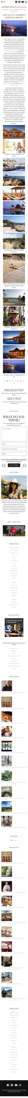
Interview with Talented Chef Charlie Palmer (14, 892)
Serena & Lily (14, 592)
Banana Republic (14, 548)
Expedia (14, 651)
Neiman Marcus (14, 570)
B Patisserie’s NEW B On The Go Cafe (14, 907)
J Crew (14, 563)
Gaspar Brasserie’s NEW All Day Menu (14, 723)
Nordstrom (14, 575)
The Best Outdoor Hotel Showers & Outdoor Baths (14, 767)
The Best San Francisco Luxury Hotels (14, 708)
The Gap (14, 565)
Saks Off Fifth (14, 590)
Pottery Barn (14, 585)
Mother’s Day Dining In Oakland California (14, 752)
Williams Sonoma (14, 604)
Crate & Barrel (14, 560)
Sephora (14, 595)
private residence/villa (10, 51)
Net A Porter (14, 573)
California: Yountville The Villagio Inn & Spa (14, 798)
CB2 (14, 555)
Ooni (14, 578)
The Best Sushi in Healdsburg (14, 983)
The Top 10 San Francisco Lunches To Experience (14, 827)
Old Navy (14, 582)
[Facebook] (16, 2)
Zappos (14, 607)
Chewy (14, 558)
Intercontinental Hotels (14, 656)
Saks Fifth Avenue (14, 587)
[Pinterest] (19, 2)
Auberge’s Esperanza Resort (11, 49)
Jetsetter (14, 658)
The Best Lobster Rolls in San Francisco (14, 737)
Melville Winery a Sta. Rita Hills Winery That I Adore (14, 812)
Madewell (14, 568)
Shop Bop (14, 599)
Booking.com (14, 648)
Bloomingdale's (14, 550)
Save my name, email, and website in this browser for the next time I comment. (14, 460)
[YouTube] (22, 2)
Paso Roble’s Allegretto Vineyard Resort (14, 938)
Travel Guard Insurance (14, 663)
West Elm (14, 602)
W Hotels (14, 668)
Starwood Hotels (14, 661)
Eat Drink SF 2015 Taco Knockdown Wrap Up (14, 953)
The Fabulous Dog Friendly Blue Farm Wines (14, 878)
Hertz (14, 653)
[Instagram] (25, 2)
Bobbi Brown (14, 553)
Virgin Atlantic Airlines (14, 666)
